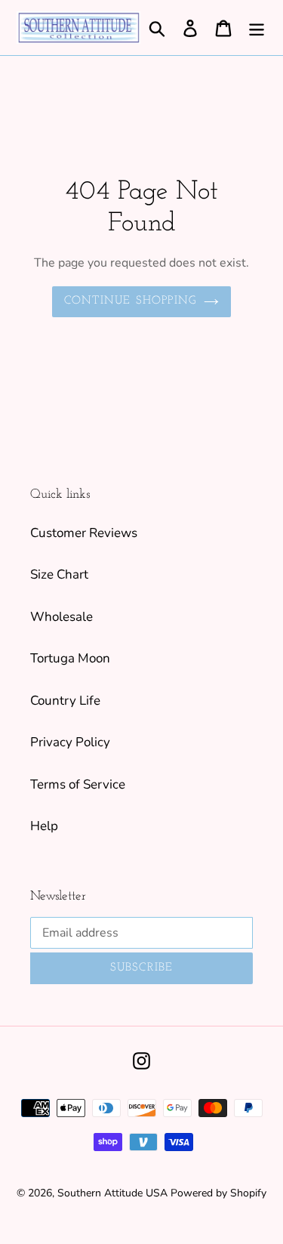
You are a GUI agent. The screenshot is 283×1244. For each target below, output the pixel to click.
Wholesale (61, 616)
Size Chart (59, 574)
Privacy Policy (70, 742)
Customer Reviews (83, 533)
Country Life (65, 700)
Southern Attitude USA (112, 1193)
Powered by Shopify (218, 1193)
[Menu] (256, 28)
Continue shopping (130, 301)
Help (44, 826)
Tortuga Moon (70, 658)
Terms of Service (77, 784)
